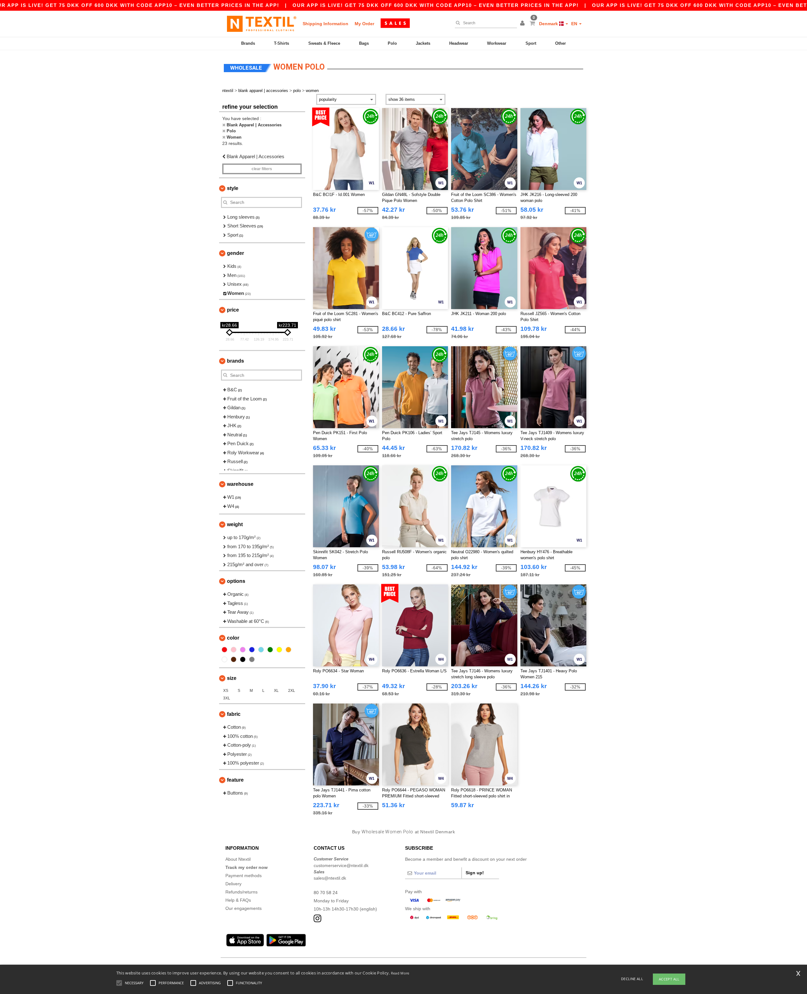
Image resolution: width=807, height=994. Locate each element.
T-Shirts (281, 43)
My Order (364, 23)
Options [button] (236, 581)
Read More (400, 973)
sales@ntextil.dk (330, 878)
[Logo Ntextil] (261, 23)
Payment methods (243, 875)
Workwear (496, 43)
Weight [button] (235, 524)
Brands (248, 43)
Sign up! (475, 872)
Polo (392, 43)
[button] (523, 23)
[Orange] (288, 649)
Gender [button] (235, 253)
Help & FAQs (238, 900)
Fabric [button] (234, 714)
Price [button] (233, 310)
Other (560, 43)
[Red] (224, 649)
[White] (224, 659)
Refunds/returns (241, 891)
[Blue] (252, 649)
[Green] (270, 649)
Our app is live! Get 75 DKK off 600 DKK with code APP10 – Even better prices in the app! (436, 5)
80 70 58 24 (326, 892)
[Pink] (233, 649)
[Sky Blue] (261, 649)
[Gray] (252, 659)
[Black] (243, 659)
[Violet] (243, 649)
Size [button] (231, 678)
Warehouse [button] (240, 484)
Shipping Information (325, 23)
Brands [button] (235, 361)
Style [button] (232, 188)
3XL (226, 698)
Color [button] (233, 638)
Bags (364, 43)
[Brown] (233, 659)
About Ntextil (238, 859)
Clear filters (262, 169)
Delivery (233, 883)
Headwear (458, 43)
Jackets (423, 43)
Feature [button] (235, 780)
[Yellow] (279, 649)
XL (276, 690)
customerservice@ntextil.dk (341, 865)
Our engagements (243, 908)
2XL (291, 690)
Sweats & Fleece (324, 43)
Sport (530, 43)
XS (225, 690)
